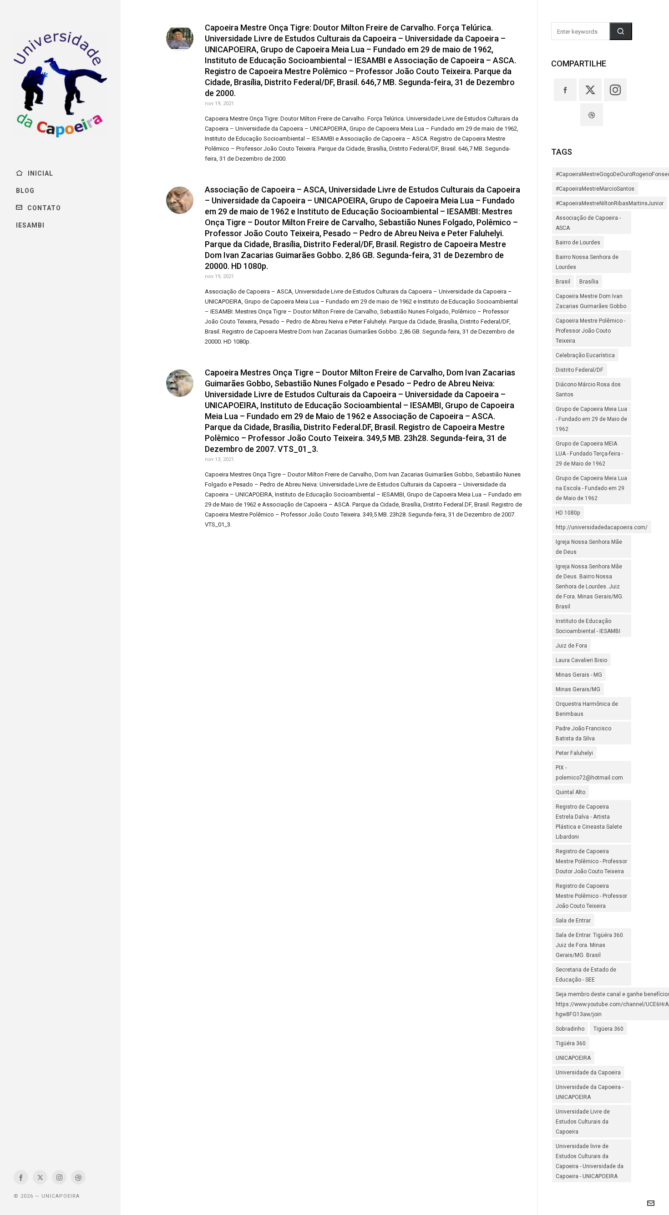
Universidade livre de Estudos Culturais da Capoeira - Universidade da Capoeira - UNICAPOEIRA (589, 1161)
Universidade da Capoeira (588, 1072)
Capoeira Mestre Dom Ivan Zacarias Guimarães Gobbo (591, 301)
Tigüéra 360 (571, 1043)
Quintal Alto (570, 792)
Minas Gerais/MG (578, 689)
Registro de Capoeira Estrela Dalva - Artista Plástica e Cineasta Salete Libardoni (589, 822)
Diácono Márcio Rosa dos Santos (588, 389)
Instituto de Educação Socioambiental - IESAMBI (588, 626)
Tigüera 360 (608, 1029)
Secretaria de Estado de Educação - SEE (586, 975)
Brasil (563, 281)
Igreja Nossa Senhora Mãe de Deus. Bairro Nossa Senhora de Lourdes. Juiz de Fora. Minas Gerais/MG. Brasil (589, 586)
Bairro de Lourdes (578, 242)
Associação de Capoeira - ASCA (588, 223)
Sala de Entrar (573, 920)
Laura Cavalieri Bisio (581, 660)
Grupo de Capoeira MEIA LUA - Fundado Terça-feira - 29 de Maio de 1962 (589, 453)
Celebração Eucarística (585, 355)
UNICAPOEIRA (573, 1058)
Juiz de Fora (571, 646)
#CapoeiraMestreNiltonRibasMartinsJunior (610, 203)
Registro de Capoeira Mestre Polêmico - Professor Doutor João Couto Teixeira (591, 861)
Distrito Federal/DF (579, 370)
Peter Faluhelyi (574, 753)
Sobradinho (570, 1029)
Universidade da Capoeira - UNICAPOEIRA (589, 1092)
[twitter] (40, 1177)
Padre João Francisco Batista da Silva (583, 733)
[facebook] (21, 1177)
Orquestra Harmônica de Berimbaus (587, 709)
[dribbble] (78, 1177)
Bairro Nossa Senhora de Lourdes (587, 262)
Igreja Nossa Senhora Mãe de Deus (589, 547)
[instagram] (59, 1177)
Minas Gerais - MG (579, 675)
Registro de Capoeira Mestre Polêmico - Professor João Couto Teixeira (591, 896)
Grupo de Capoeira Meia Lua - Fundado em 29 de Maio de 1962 (591, 419)
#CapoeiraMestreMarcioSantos (595, 189)
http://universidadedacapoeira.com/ (602, 527)
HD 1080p (568, 513)
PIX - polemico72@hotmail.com (589, 772)
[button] (620, 31)
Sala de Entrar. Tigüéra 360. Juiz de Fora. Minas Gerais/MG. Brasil (590, 945)
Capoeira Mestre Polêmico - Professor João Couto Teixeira (590, 331)
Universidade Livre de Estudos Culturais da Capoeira (583, 1122)
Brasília (588, 281)
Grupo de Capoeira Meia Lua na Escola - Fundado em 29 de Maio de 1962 (591, 488)
